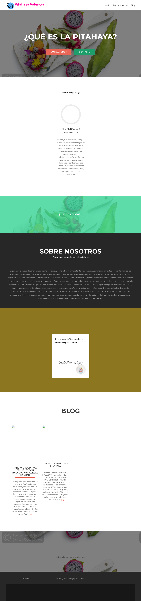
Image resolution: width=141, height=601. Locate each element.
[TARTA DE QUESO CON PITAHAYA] (55, 442)
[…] (31, 514)
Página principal (120, 5)
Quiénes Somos (59, 52)
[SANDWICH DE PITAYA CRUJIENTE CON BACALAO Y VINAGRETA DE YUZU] (25, 444)
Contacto (84, 52)
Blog (133, 5)
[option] (70, 471)
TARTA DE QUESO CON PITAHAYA (55, 464)
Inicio (107, 5)
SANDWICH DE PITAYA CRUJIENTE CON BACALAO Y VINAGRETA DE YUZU (25, 471)
